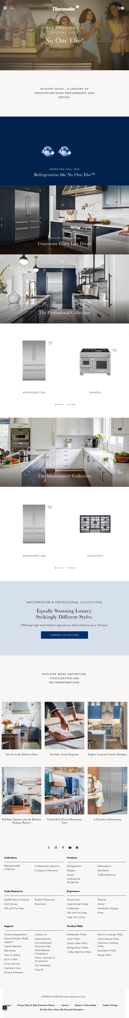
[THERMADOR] (66, 7)
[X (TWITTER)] (48, 847)
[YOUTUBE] (69, 847)
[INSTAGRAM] (55, 847)
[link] (13, 8)
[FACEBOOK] (62, 847)
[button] (5, 8)
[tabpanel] (33, 365)
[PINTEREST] (76, 847)
